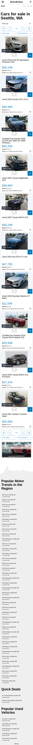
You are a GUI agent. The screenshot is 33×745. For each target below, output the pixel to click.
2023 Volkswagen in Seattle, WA (10, 579)
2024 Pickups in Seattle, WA (9, 593)
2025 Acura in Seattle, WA (9, 603)
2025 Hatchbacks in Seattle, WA (10, 623)
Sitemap (16, 743)
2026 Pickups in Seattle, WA (9, 662)
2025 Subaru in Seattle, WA (9, 549)
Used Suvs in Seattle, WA (8, 719)
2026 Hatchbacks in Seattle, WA (10, 652)
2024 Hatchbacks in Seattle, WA (10, 632)
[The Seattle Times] (17, 2)
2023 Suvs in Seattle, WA (8, 505)
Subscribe (29, 6)
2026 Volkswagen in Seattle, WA (10, 667)
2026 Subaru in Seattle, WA (9, 676)
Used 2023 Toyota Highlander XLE (15, 179)
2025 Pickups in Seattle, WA (9, 637)
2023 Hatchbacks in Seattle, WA (10, 588)
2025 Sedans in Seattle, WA (9, 554)
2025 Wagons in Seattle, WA (9, 647)
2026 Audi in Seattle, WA (8, 681)
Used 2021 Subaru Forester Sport (14, 415)
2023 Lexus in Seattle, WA (9, 544)
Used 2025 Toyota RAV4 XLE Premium (15, 376)
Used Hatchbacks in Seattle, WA (10, 729)
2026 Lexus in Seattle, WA (9, 628)
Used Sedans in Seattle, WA (9, 724)
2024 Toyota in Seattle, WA (9, 510)
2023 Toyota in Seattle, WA (9, 559)
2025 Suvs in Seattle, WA (8, 495)
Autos (3, 6)
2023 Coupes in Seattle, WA (9, 672)
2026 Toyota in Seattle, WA (9, 530)
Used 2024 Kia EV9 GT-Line (14, 257)
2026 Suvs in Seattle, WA (8, 525)
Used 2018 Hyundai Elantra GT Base (16, 297)
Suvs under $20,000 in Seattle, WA (11, 696)
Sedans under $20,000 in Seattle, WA (12, 701)
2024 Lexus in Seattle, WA (9, 534)
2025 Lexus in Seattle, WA (9, 564)
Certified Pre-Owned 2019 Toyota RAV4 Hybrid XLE (13, 336)
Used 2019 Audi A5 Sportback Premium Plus (15, 61)
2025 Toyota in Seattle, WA (9, 515)
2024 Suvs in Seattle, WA (8, 500)
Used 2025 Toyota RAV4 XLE (15, 217)
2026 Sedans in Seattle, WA (9, 613)
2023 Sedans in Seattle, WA (9, 583)
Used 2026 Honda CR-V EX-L (15, 99)
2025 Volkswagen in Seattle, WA (10, 539)
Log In (24, 6)
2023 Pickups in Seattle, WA (9, 642)
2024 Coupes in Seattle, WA (9, 657)
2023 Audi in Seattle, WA (8, 569)
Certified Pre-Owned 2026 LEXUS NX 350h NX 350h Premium (13, 141)
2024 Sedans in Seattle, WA (9, 520)
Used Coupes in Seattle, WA (9, 739)
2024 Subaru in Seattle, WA (9, 574)
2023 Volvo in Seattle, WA (9, 608)
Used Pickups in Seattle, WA (9, 734)
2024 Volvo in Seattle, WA (9, 618)
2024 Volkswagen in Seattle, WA (10, 598)
